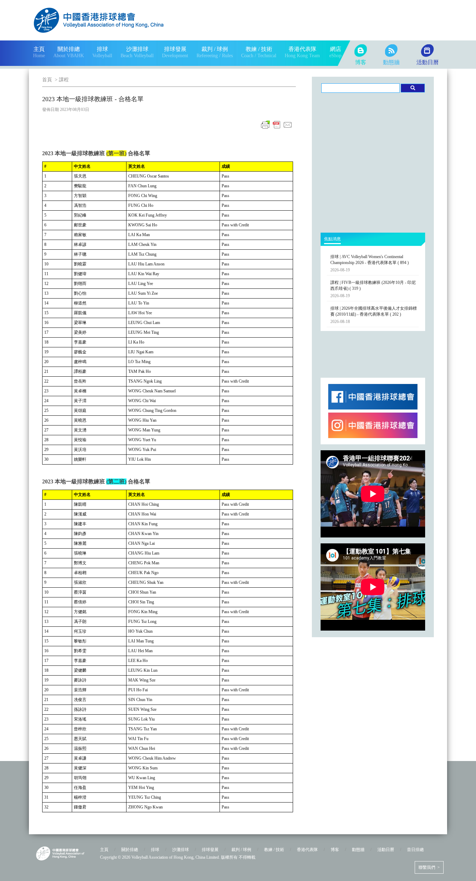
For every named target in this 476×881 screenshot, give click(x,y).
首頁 (47, 79)
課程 (64, 79)
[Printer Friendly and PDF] (277, 128)
